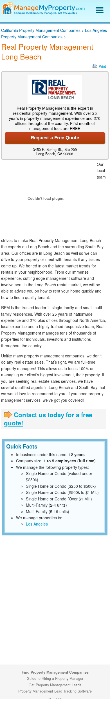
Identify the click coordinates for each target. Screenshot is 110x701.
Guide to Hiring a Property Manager (55, 678)
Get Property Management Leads (55, 684)
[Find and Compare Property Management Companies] (44, 13)
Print (102, 66)
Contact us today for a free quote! (48, 418)
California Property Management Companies (40, 30)
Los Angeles (37, 524)
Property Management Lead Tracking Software (55, 691)
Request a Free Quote (55, 137)
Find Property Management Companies (55, 672)
